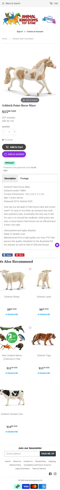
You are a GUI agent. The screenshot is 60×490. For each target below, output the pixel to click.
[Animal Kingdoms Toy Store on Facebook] (50, 474)
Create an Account (35, 31)
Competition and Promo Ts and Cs (37, 465)
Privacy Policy (40, 461)
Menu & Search (13, 3)
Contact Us (28, 461)
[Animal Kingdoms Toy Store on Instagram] (55, 474)
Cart (55, 3)
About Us (17, 461)
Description (10, 178)
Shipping (52, 461)
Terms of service (39, 469)
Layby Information (22, 469)
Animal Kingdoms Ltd (33, 480)
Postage (24, 178)
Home (4, 39)
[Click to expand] (30, 75)
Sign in (20, 31)
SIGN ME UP (47, 453)
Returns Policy (15, 465)
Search (8, 461)
